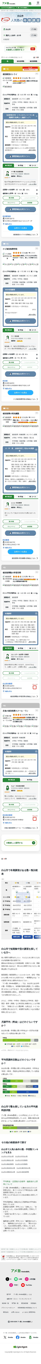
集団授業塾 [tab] (33, 61)
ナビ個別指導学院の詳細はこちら (24, 399)
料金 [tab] (21, 165)
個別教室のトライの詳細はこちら (24, 234)
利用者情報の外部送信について (27, 1308)
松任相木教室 (7, 815)
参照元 (34, 309)
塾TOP (3, 10)
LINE (20, 1279)
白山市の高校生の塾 (7, 1160)
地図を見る (8, 224)
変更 (35, 29)
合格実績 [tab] (29, 202)
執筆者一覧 (5, 1303)
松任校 (5, 381)
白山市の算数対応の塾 (8, 1172)
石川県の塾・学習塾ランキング (30, 10)
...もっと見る (32, 184)
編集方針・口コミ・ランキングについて (19, 1299)
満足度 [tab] (9, 165)
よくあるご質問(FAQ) (28, 1312)
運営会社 (6, 1312)
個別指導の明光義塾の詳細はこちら (24, 558)
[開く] (37, 95)
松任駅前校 (7, 216)
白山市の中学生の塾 (21, 1156)
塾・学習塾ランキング (13, 10)
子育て (16, 1285)
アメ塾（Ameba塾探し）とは (23, 1294)
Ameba (10, 1337)
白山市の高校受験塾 (7, 1164)
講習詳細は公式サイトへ (21, 156)
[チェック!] (35, 688)
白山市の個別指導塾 (23, 1172)
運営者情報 (24, 1303)
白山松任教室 (7, 683)
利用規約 (33, 1303)
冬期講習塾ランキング (13, 1252)
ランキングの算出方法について (12, 57)
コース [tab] (34, 165)
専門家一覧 (15, 1303)
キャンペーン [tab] (11, 202)
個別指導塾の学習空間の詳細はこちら (23, 696)
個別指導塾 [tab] (20, 61)
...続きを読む (32, 150)
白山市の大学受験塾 (21, 1164)
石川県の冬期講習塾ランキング (30, 1252)
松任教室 (6, 540)
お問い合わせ (15, 1312)
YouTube (29, 1285)
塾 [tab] (7, 61)
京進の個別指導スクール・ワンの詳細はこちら (20, 828)
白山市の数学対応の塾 (23, 1168)
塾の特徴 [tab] (11, 198)
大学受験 (32, 1279)
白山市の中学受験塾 (21, 1160)
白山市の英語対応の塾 (8, 1168)
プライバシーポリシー (8, 1308)
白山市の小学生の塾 (7, 1156)
